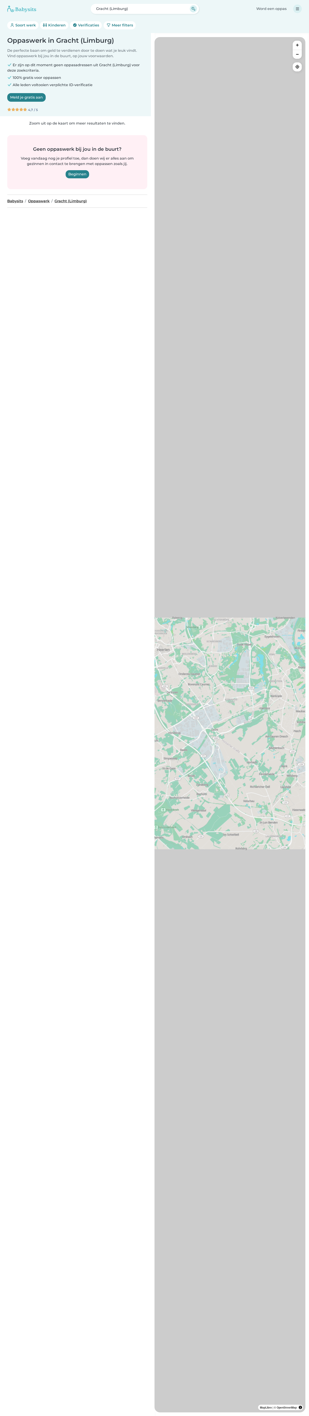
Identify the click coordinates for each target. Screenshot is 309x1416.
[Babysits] (21, 9)
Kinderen (56, 25)
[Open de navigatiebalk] (297, 9)
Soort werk (25, 25)
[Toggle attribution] (300, 1407)
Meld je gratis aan (26, 97)
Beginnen (77, 174)
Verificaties (88, 25)
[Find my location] (297, 66)
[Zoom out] (297, 54)
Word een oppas (271, 9)
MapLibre (266, 1407)
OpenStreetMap (287, 1407)
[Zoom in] (297, 45)
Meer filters (122, 25)
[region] (229, 724)
